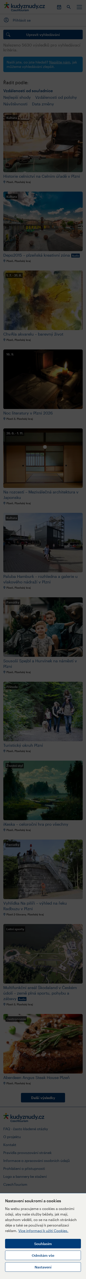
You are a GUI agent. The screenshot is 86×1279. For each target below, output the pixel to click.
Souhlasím (43, 1244)
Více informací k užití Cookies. (43, 1231)
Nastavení (43, 1267)
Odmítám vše (43, 1255)
